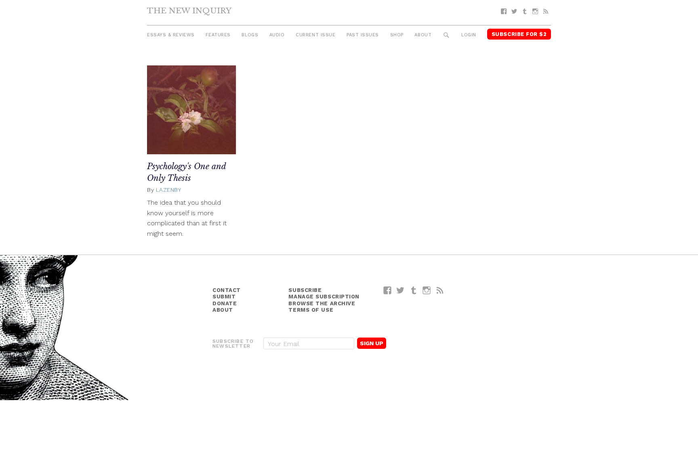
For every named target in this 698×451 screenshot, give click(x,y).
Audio (277, 35)
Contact (226, 290)
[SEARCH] (446, 35)
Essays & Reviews (171, 35)
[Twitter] (514, 11)
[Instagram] (535, 11)
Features (218, 35)
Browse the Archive (321, 303)
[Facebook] (503, 11)
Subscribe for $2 (519, 34)
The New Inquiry (189, 10)
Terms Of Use (310, 310)
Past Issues (363, 35)
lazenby (168, 190)
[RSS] (545, 11)
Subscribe (305, 290)
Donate (224, 303)
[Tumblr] (524, 11)
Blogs (250, 35)
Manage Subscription (323, 297)
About (422, 35)
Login (468, 35)
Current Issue (315, 35)
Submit (223, 297)
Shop (397, 35)
